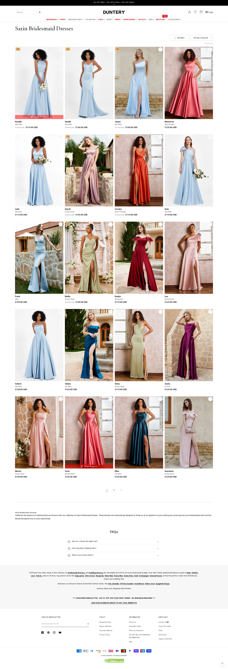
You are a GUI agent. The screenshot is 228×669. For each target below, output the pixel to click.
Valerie (18, 384)
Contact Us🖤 (164, 622)
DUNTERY (109, 655)
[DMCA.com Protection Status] (114, 662)
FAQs (160, 630)
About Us (132, 622)
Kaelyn (118, 296)
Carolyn (118, 209)
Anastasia (169, 471)
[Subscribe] (88, 624)
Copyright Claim (135, 626)
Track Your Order (165, 626)
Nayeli (68, 209)
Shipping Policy (105, 622)
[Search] (39, 12)
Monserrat (169, 122)
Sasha (167, 384)
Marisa (18, 471)
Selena (68, 384)
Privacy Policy (104, 635)
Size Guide (162, 635)
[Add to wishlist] (61, 49)
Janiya (118, 122)
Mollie (67, 296)
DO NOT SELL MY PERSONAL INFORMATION (139, 636)
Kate (167, 209)
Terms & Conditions (136, 630)
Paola (17, 296)
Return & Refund (105, 626)
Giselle (68, 122)
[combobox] (28, 12)
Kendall (18, 122)
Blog (130, 642)
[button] (209, 12)
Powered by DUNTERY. (120, 655)
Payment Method (105, 630)
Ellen (117, 471)
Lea (166, 296)
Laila (17, 209)
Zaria (67, 471)
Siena (117, 384)
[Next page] (121, 490)
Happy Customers (165, 639)
